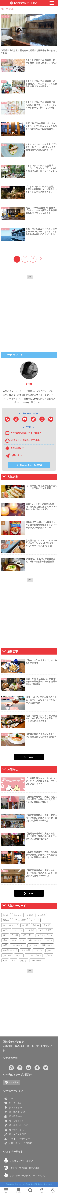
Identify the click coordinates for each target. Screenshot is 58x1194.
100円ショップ (10, 950)
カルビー (38, 950)
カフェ (19, 955)
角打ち (23, 960)
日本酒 (15, 935)
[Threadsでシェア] (22, 915)
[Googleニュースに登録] (7, 419)
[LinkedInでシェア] (29, 923)
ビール (49, 955)
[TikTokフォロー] (33, 419)
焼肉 (14, 940)
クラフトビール (44, 935)
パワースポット (33, 955)
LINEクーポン (18, 945)
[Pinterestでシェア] (16, 923)
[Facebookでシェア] (9, 915)
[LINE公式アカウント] (42, 419)
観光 (5, 935)
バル (22, 940)
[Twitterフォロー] (50, 419)
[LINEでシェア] (48, 915)
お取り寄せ (27, 935)
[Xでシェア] (9, 907)
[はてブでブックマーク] (35, 915)
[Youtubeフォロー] (24, 419)
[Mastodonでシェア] (22, 907)
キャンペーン (37, 960)
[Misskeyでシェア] (48, 907)
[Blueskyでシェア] (35, 907)
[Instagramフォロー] (16, 419)
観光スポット (35, 940)
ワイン (49, 940)
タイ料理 (25, 950)
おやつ (50, 950)
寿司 (5, 945)
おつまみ (33, 945)
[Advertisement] (29, 309)
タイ (14, 960)
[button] (42, 923)
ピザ (5, 960)
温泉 (5, 940)
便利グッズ (47, 945)
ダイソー (7, 955)
